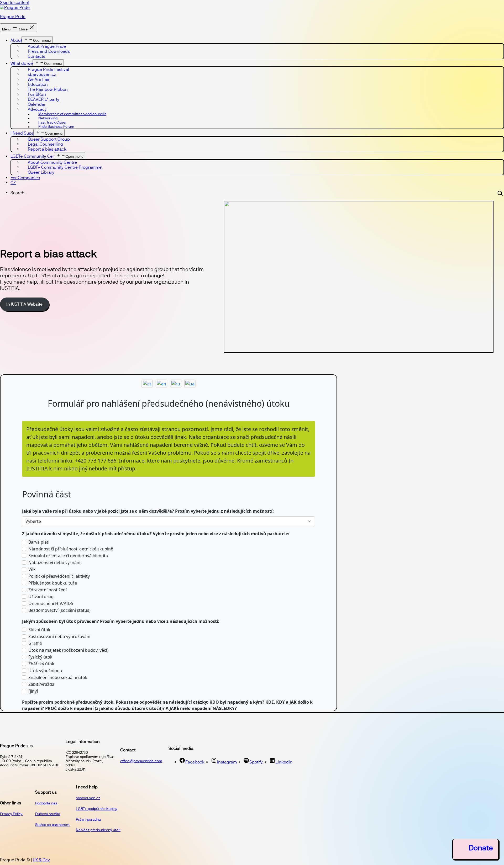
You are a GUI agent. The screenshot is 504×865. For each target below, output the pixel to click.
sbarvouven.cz (88, 798)
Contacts (36, 56)
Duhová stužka (47, 814)
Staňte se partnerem (52, 824)
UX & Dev (41, 859)
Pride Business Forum (56, 126)
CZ (13, 182)
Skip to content (14, 2)
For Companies (25, 177)
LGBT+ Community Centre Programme (65, 167)
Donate (481, 847)
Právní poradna (88, 819)
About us (19, 40)
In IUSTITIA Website (24, 304)
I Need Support (25, 133)
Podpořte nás (46, 803)
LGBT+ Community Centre (35, 156)
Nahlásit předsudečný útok (98, 830)
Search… (19, 192)
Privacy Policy (11, 814)
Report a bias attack (47, 149)
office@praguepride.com (141, 761)
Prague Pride (12, 16)
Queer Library (41, 172)
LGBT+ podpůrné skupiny (96, 808)
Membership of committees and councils (72, 114)
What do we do (24, 63)
